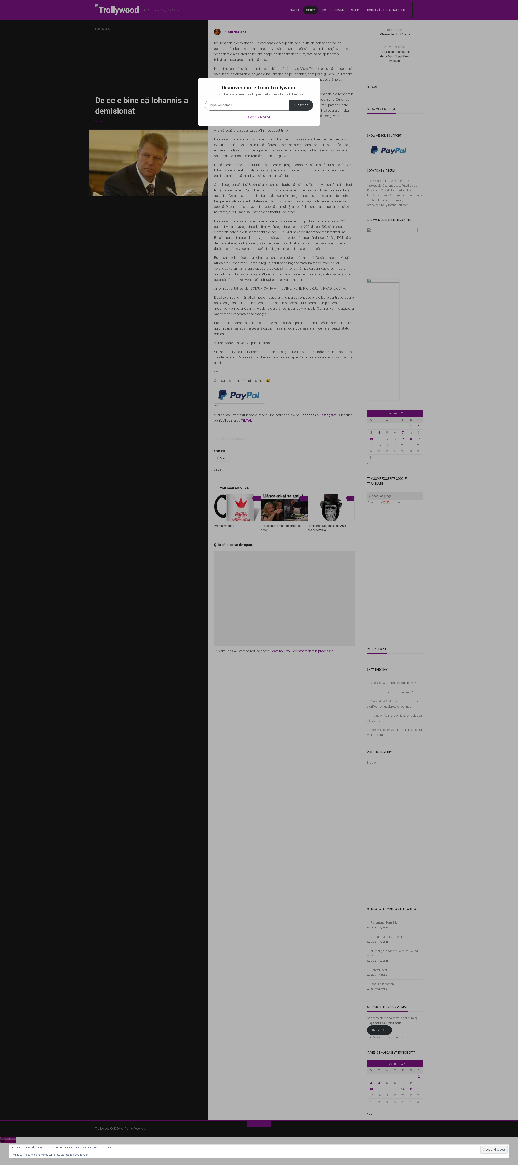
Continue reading (259, 117)
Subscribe (301, 105)
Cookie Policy (82, 1154)
